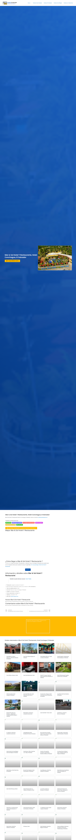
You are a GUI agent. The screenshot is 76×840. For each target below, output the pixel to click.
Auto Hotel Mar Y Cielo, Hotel (46, 712)
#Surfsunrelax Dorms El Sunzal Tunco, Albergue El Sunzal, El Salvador (62, 790)
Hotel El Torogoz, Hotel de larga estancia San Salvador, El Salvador (46, 676)
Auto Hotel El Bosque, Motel (12, 788)
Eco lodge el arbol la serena (28, 522)
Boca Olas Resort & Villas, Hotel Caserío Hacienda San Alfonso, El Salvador (45, 733)
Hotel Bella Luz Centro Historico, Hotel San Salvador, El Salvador (12, 657)
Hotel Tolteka (28, 578)
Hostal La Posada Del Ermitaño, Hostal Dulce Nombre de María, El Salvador (46, 752)
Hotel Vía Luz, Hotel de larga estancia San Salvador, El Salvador (12, 808)
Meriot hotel (8, 522)
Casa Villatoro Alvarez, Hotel (12, 675)
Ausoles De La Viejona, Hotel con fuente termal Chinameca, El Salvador (46, 695)
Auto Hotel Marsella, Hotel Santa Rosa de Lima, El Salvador (28, 695)
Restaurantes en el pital (10, 524)
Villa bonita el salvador (16, 522)
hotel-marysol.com (14, 596)
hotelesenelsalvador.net (42, 517)
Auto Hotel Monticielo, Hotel (29, 675)
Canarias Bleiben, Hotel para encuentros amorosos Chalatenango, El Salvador (62, 827)
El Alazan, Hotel (26, 826)
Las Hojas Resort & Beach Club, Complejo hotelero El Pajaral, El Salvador (62, 752)
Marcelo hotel (19, 524)
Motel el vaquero (39, 522)
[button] (12, 261)
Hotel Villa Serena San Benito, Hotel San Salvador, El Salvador (63, 771)
